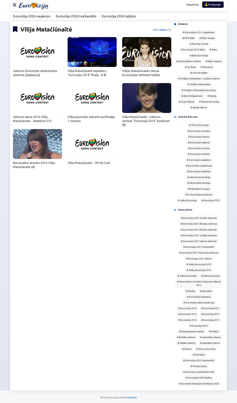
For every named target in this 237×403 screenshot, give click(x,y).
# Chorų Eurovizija (198, 125)
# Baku (213, 49)
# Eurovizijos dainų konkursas (198, 302)
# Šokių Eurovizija (210, 276)
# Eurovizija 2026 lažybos (199, 377)
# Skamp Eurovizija (209, 102)
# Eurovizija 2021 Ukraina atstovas (199, 229)
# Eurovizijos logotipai (199, 297)
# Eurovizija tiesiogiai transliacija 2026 (199, 383)
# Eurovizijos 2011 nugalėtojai (199, 32)
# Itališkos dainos (186, 343)
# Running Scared (199, 44)
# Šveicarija (207, 67)
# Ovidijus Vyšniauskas (198, 84)
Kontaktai (131, 397)
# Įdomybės (206, 291)
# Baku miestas (213, 61)
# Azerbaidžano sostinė (188, 61)
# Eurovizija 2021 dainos (199, 258)
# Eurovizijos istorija (198, 148)
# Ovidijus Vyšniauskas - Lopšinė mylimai (199, 78)
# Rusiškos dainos (186, 337)
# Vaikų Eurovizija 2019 (199, 264)
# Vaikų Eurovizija (187, 200)
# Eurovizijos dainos (198, 137)
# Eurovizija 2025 (210, 200)
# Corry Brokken (198, 73)
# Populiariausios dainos (191, 331)
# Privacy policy (199, 366)
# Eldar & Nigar (207, 38)
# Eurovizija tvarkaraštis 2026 (198, 372)
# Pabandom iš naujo (199, 189)
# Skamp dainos (199, 107)
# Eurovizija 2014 (187, 320)
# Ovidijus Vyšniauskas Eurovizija (199, 90)
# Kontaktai (199, 354)
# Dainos (186, 349)
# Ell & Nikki (189, 38)
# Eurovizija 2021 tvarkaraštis (198, 247)
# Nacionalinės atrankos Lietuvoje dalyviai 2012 (199, 283)
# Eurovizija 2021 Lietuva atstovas (199, 241)
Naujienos (192, 4)
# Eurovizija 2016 (187, 314)
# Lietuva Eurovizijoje (199, 177)
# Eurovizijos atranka (199, 131)
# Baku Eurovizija (199, 55)
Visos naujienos (160, 30)
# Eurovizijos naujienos (199, 160)
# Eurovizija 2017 (210, 308)
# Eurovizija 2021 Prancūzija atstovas (198, 252)
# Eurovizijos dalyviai (199, 142)
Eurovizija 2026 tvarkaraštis (76, 16)
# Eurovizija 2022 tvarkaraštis (198, 360)
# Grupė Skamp (186, 102)
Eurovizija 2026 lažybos (119, 16)
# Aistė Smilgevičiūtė (192, 96)
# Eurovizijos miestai (199, 154)
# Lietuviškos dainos (210, 337)
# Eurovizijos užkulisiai (199, 171)
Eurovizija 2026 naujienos (31, 16)
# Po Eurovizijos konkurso (198, 194)
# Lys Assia (190, 67)
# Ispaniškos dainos (210, 343)
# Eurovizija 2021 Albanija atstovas (199, 224)
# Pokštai (214, 331)
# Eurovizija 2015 (210, 314)
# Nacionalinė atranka (198, 183)
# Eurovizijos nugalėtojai (199, 166)
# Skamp (212, 96)
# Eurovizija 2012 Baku (193, 49)
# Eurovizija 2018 (187, 308)
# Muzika (190, 291)
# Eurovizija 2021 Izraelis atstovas (199, 218)
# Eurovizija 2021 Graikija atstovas (199, 235)
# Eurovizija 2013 (210, 320)
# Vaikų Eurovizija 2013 (199, 270)
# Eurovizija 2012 (199, 326)
